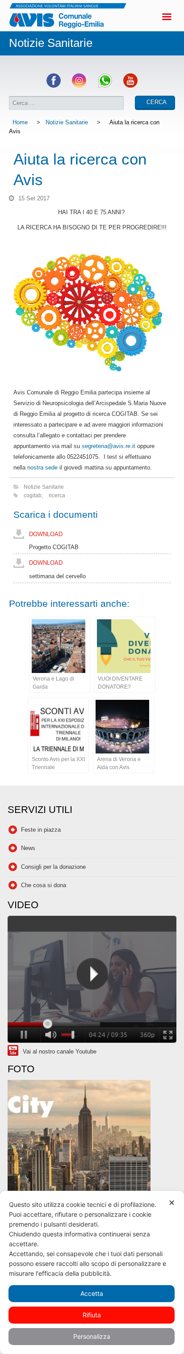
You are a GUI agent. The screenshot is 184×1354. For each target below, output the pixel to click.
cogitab (33, 495)
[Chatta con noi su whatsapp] (105, 85)
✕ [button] (171, 1202)
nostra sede (42, 467)
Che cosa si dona (43, 885)
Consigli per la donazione (53, 866)
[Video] (92, 980)
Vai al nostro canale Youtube (59, 1051)
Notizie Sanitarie (67, 122)
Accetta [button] (91, 1293)
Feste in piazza (41, 829)
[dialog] (92, 1272)
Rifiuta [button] (92, 1315)
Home (20, 122)
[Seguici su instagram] (79, 85)
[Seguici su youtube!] (130, 85)
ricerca (57, 495)
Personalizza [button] (91, 1336)
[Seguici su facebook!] (53, 85)
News (28, 848)
